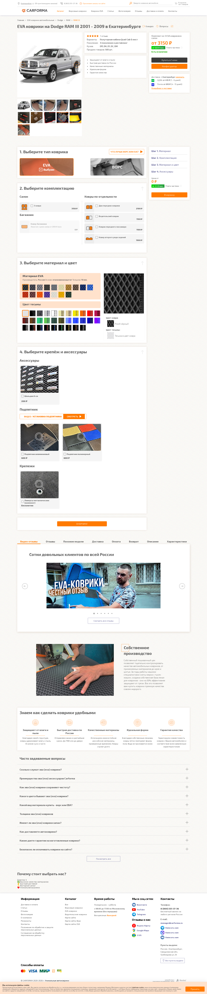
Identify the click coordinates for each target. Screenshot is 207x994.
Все (66, 904)
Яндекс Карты (143, 925)
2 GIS (139, 935)
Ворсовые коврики (77, 11)
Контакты (172, 11)
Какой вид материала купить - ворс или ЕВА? (46, 805)
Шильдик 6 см (31, 396)
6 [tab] (112, 613)
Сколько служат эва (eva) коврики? (41, 769)
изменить (180, 77)
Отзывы (138, 11)
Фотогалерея (124, 11)
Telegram (141, 914)
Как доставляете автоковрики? (38, 831)
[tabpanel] (103, 586)
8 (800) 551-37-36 (71, 3)
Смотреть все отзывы (103, 621)
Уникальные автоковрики (57, 980)
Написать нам (171, 928)
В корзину (81, 523)
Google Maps (143, 930)
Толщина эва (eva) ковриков (36, 813)
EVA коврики (71, 911)
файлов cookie (138, 987)
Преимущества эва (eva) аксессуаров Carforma (47, 778)
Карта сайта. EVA (72, 924)
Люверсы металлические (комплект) (36, 501)
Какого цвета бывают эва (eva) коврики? (44, 796)
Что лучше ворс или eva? (125, 151)
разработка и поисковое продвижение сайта (163, 980)
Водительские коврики (76, 914)
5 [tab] (109, 613)
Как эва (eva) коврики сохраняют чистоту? (45, 787)
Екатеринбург (26, 3)
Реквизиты (26, 921)
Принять (195, 989)
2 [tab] (98, 613)
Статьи (111, 11)
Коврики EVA (97, 11)
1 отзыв (104, 36)
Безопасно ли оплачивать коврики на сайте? (46, 849)
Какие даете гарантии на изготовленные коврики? (50, 840)
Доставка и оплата (155, 11)
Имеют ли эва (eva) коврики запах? (40, 822)
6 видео (149, 26)
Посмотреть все (103, 859)
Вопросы (163, 26)
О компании (26, 917)
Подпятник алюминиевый (36, 454)
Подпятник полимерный (78, 454)
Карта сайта (70, 917)
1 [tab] (94, 613)
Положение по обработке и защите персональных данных (37, 928)
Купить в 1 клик (169, 60)
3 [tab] (102, 613)
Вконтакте (142, 905)
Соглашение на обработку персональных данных (32, 934)
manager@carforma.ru (172, 923)
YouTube (141, 909)
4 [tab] (105, 613)
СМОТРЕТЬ (72, 416)
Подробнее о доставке (161, 88)
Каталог (60, 11)
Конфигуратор (169, 66)
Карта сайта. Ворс (73, 921)
